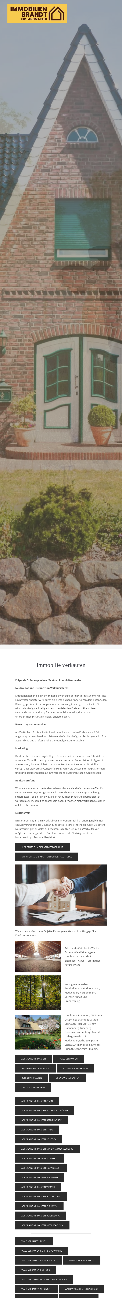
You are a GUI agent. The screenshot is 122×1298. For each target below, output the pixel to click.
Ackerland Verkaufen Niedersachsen (42, 1225)
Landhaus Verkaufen (33, 1087)
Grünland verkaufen (67, 1077)
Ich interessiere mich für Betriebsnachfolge (46, 856)
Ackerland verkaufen (33, 1058)
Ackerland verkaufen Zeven (37, 1101)
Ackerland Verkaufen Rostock (38, 1139)
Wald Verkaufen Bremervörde (38, 1260)
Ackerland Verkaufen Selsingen (39, 1158)
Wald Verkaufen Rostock (35, 1269)
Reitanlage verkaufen (75, 1068)
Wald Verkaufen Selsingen (36, 1289)
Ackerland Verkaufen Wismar (38, 1187)
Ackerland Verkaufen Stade (37, 1129)
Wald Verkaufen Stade (81, 1260)
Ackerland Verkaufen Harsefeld (39, 1177)
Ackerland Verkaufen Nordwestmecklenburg (47, 1148)
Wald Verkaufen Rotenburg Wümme (41, 1250)
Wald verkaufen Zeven (34, 1241)
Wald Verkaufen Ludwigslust (81, 1289)
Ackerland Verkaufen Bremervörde (41, 1120)
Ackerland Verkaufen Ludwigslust (41, 1167)
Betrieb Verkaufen (31, 1077)
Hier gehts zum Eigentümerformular (42, 847)
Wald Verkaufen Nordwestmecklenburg (44, 1279)
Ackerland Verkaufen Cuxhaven (39, 1206)
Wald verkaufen (69, 1058)
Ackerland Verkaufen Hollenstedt (41, 1196)
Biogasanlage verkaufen (35, 1068)
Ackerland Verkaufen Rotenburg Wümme (44, 1110)
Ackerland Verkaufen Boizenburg (40, 1215)
